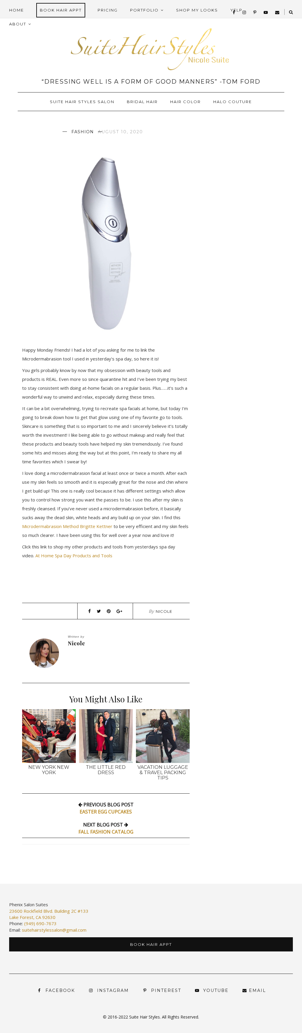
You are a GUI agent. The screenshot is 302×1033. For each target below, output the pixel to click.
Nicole (164, 611)
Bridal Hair (142, 101)
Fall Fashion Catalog (105, 832)
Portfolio (144, 10)
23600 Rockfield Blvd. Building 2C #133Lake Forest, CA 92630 (48, 914)
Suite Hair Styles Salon (82, 101)
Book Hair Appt (61, 10)
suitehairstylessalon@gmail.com (54, 930)
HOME (16, 10)
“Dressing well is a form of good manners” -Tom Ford (151, 81)
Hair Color (185, 101)
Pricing (108, 10)
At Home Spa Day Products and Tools (73, 555)
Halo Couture (232, 101)
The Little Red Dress (106, 769)
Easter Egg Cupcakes (106, 811)
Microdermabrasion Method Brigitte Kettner (68, 526)
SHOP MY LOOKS (197, 10)
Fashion (82, 131)
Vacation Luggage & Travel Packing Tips (162, 772)
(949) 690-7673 (40, 923)
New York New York (48, 769)
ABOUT (17, 24)
